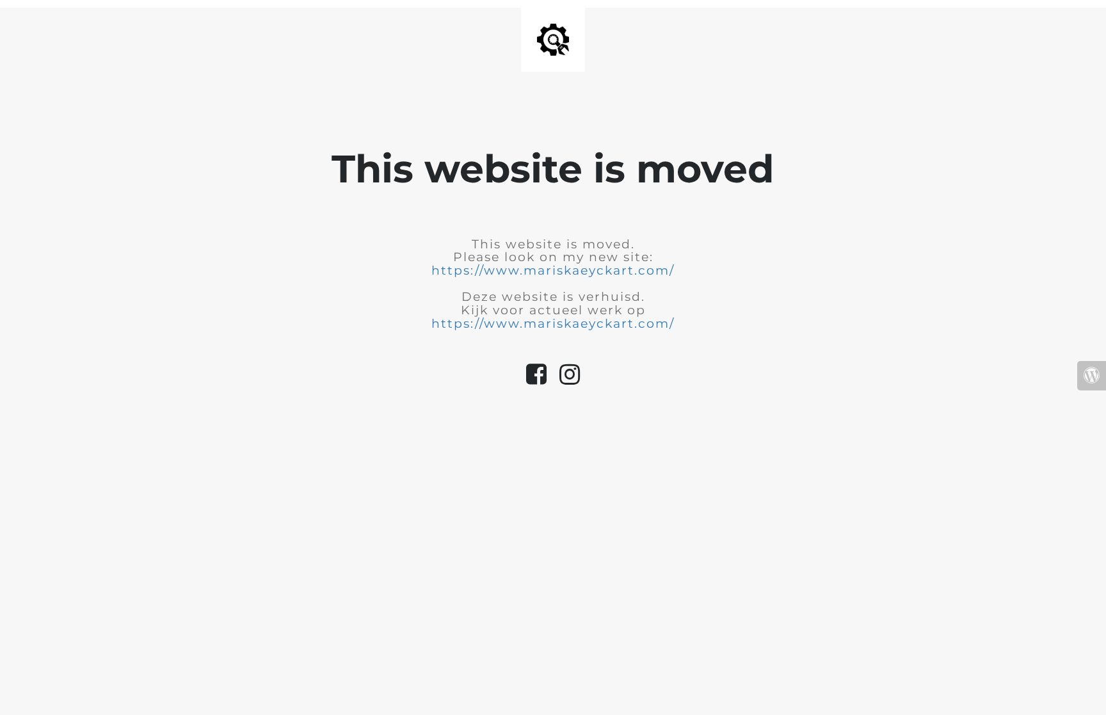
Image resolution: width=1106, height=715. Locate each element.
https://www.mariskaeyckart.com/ (553, 270)
